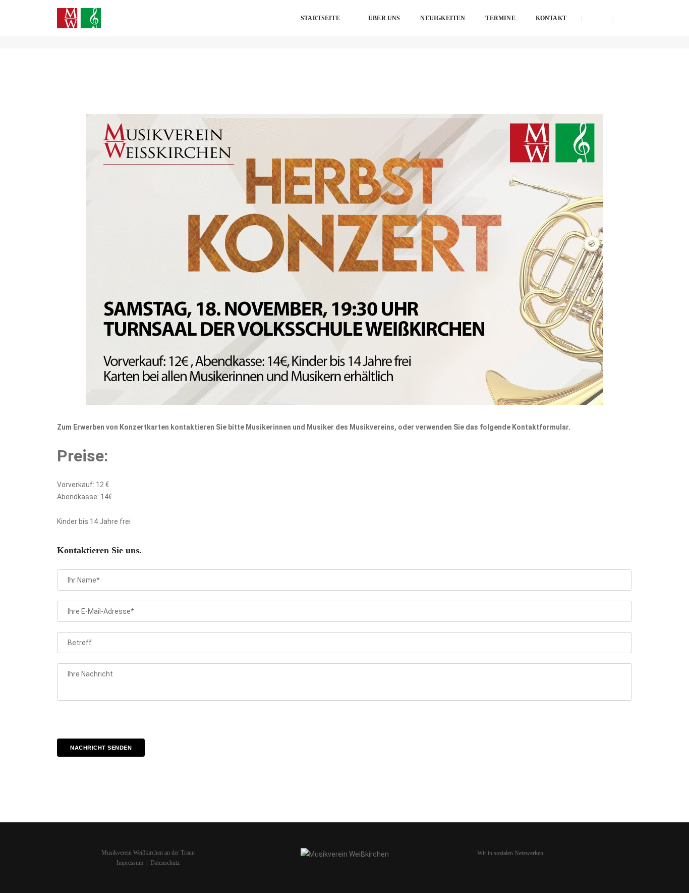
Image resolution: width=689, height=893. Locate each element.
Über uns (384, 18)
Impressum (130, 862)
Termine (500, 18)
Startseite (320, 18)
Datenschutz (165, 862)
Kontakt (551, 18)
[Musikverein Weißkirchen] (79, 18)
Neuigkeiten (442, 18)
